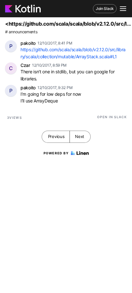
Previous (56, 136)
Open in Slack (112, 117)
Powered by (56, 153)
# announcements (21, 31)
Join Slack (105, 8)
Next (79, 136)
